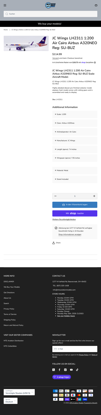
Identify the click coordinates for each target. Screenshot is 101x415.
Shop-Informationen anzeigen (70, 234)
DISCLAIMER (9, 281)
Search (6, 303)
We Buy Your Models (12, 287)
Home (6, 30)
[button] (96, 5)
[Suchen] (6, 14)
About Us (7, 298)
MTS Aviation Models (76, 403)
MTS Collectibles (10, 346)
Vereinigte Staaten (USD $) (18, 393)
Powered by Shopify (90, 403)
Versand (55, 58)
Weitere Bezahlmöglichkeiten (64, 219)
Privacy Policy (9, 309)
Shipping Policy (10, 320)
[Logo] (50, 5)
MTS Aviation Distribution (14, 341)
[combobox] (50, 14)
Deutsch (9, 401)
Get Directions (9, 292)
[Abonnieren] (94, 349)
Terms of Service (10, 314)
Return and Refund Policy (13, 325)
